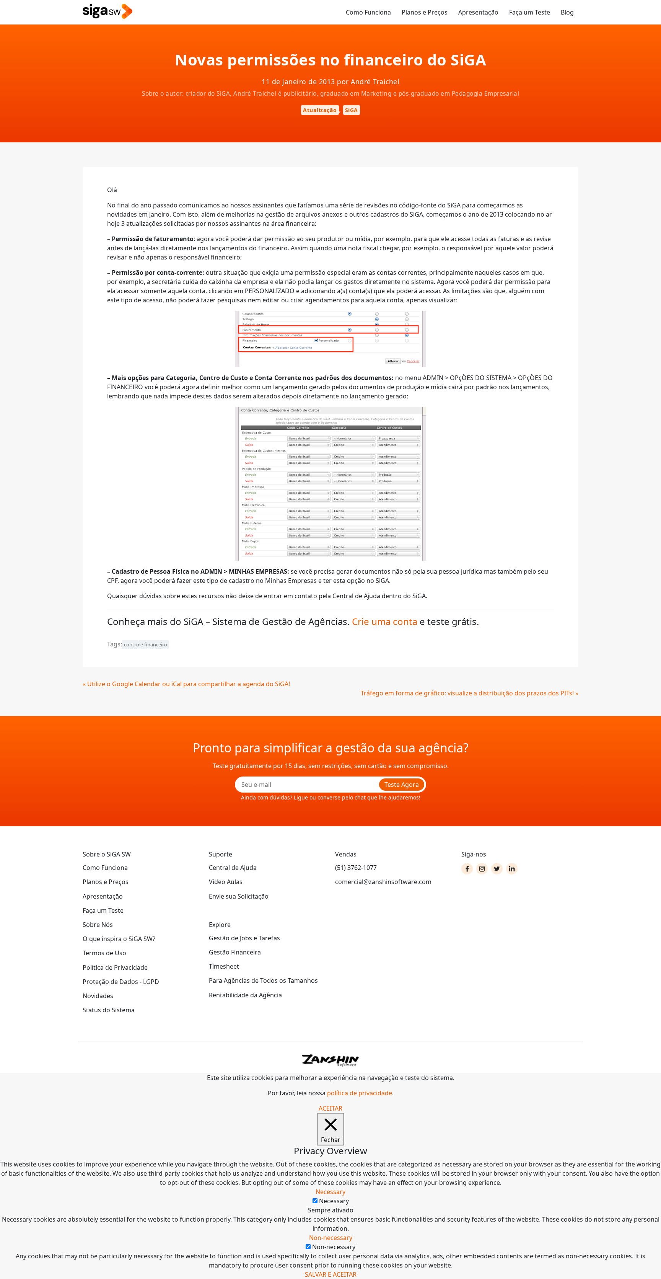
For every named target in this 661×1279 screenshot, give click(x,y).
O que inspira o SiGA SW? (119, 939)
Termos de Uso (104, 953)
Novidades (98, 996)
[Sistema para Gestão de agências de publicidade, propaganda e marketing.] (107, 12)
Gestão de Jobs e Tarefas (244, 938)
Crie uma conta (384, 621)
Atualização (320, 110)
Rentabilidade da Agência (245, 995)
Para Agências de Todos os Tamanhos (263, 980)
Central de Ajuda (233, 867)
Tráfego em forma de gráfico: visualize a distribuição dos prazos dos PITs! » (469, 693)
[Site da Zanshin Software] (330, 1060)
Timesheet (224, 966)
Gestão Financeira (235, 952)
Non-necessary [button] (330, 1237)
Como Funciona (368, 12)
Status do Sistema (109, 1010)
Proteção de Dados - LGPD (121, 981)
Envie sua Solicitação (239, 896)
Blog (567, 12)
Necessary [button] (330, 1192)
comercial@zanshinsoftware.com (383, 882)
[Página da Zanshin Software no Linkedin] (512, 868)
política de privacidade (359, 1093)
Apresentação (478, 12)
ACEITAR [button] (330, 1108)
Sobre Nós (98, 924)
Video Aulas (226, 882)
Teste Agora (401, 784)
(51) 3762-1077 (356, 867)
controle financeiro (145, 644)
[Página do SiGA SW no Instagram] (482, 868)
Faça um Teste (529, 12)
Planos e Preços (425, 12)
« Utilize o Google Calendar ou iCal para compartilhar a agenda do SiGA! (186, 684)
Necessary (334, 1201)
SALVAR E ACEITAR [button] (331, 1274)
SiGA (351, 110)
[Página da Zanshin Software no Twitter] (497, 868)
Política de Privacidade (115, 967)
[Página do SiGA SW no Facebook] (467, 868)
